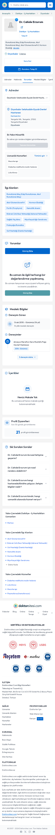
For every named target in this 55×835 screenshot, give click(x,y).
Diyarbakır (45, 13)
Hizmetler (6, 720)
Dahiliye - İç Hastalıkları (25, 13)
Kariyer (36, 718)
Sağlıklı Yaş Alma (13, 219)
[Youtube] (34, 832)
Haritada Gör (16, 116)
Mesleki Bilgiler (40, 79)
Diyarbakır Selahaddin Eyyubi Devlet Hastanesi (29, 111)
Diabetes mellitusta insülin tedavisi (21, 580)
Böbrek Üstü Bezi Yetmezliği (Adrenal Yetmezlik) (27, 214)
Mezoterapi (12, 589)
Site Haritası (7, 757)
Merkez (10, 523)
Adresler (8, 79)
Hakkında (18, 79)
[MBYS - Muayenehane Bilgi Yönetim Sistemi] (17, 645)
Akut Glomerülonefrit (16, 202)
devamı (16, 48)
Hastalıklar (6, 717)
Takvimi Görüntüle (27, 145)
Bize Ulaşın (6, 740)
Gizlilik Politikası (8, 744)
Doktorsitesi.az (8, 770)
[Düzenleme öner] (22, 27)
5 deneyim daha (26, 357)
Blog (15, 611)
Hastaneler (6, 724)
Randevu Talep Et (29, 69)
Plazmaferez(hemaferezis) (18, 593)
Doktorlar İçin (35, 709)
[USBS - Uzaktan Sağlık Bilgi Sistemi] (37, 645)
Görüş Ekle (27, 251)
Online (22, 611)
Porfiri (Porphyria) (14, 208)
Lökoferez (11, 585)
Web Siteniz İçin (36, 714)
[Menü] (50, 5)
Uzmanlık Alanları (9, 713)
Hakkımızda (7, 735)
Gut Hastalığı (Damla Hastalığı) (19, 231)
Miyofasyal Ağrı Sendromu (36, 219)
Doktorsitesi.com (9, 765)
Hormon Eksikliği (36, 202)
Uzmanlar (6, 709)
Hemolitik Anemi (33, 208)
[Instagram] (30, 832)
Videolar (5, 611)
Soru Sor (27, 61)
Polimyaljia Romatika (15, 225)
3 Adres (22, 54)
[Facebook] (21, 832)
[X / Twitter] (25, 832)
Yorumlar (28, 79)
